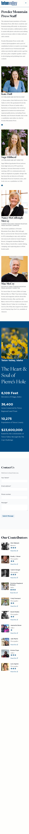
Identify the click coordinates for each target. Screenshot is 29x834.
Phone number (6, 494)
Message (4, 502)
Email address (6, 486)
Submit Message (8, 516)
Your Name (5, 477)
